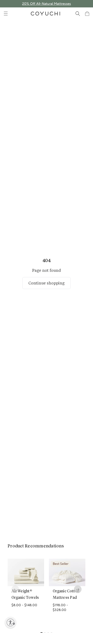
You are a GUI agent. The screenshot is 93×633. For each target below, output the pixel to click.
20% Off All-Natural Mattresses (46, 4)
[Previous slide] (15, 589)
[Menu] (6, 13)
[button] (87, 13)
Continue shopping (46, 282)
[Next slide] (78, 589)
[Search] (77, 13)
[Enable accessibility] (10, 622)
